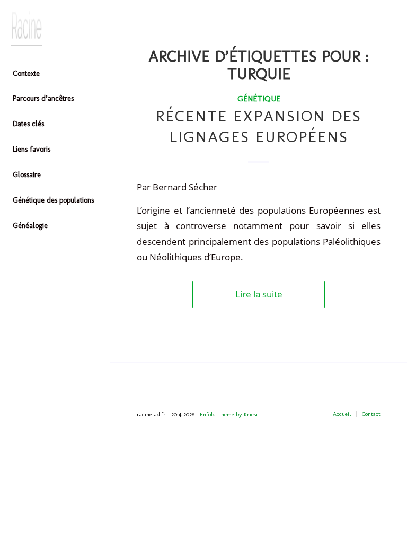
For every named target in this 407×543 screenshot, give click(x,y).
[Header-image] (55, 28)
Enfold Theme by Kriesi (229, 414)
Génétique (258, 98)
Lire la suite (258, 294)
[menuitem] (55, 74)
